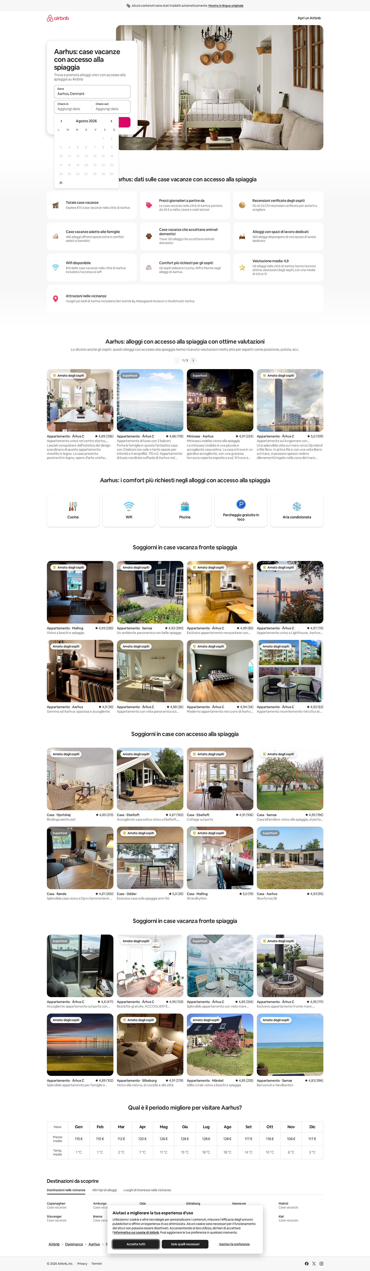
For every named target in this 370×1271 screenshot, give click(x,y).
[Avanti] (193, 360)
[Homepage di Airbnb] (58, 18)
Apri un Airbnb (309, 18)
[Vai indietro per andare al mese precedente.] (61, 121)
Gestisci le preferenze (234, 1244)
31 (60, 183)
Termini (96, 1264)
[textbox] (73, 108)
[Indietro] (177, 360)
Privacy (82, 1264)
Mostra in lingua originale (225, 6)
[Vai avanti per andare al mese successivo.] (111, 121)
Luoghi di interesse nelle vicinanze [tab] (147, 1190)
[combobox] (92, 93)
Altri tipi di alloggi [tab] (104, 1190)
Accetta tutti (136, 1244)
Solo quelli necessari (185, 1244)
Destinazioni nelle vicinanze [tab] (66, 1190)
